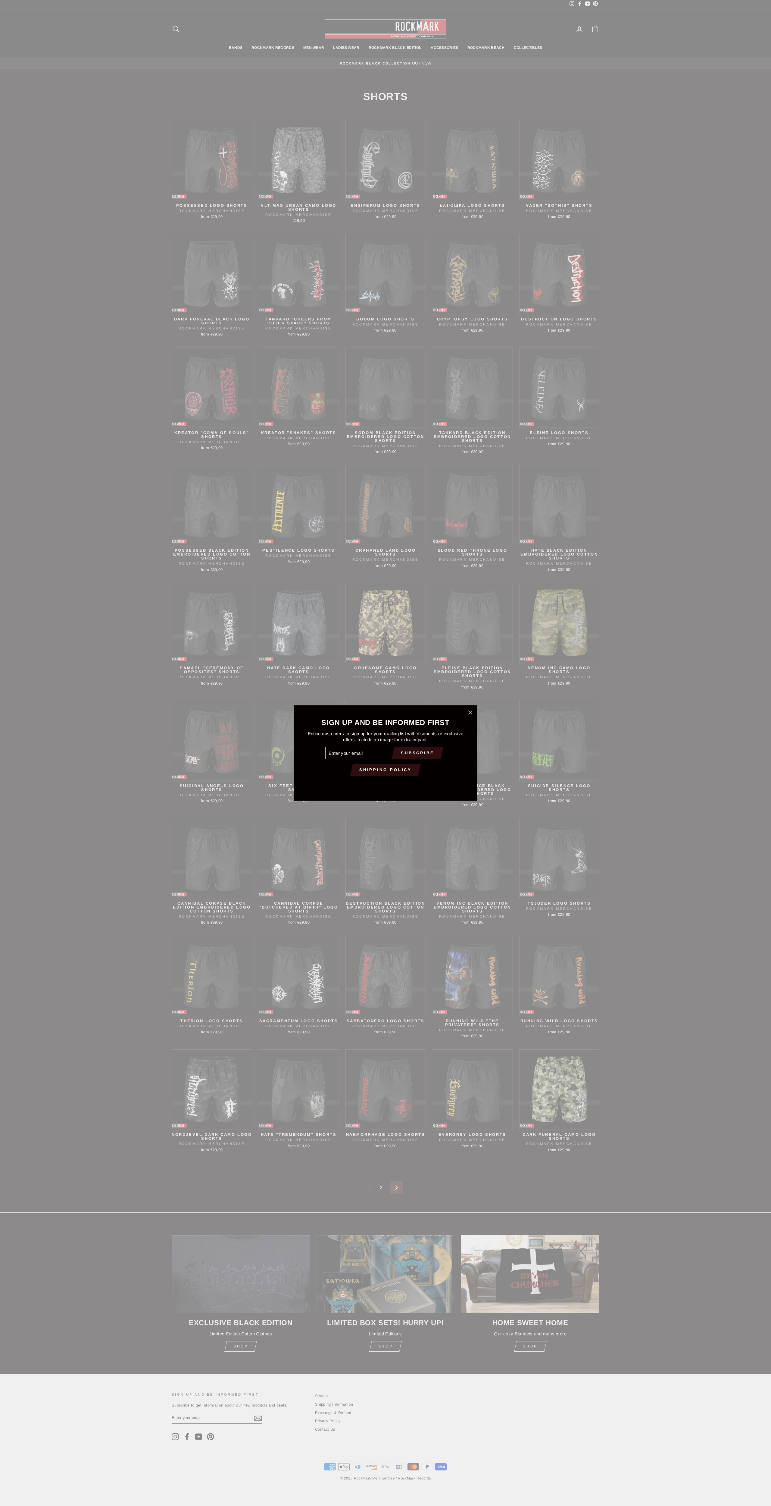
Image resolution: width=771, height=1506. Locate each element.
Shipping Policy (385, 769)
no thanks (385, 783)
